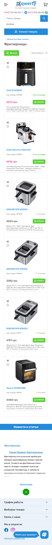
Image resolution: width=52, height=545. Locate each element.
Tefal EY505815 (14, 90)
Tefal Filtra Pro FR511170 (18, 150)
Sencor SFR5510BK (16, 388)
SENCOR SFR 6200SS (17, 209)
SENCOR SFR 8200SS (17, 328)
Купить (40, 102)
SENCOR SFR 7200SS (16, 269)
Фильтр (13, 53)
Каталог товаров (28, 31)
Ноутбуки (10, 24)
